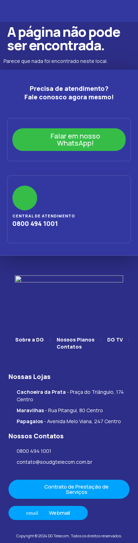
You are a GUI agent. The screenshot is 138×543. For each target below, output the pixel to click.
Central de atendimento (43, 215)
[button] (13, 11)
